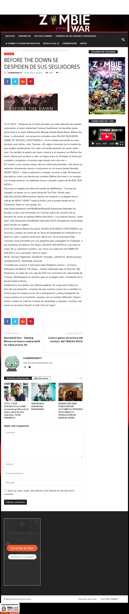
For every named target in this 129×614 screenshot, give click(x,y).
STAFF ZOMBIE (105, 2)
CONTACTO (120, 2)
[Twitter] (120, 12)
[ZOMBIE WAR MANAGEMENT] (64, 23)
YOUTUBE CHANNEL (109, 599)
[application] (107, 136)
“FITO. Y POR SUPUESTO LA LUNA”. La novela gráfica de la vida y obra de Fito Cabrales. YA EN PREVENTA (16, 410)
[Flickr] (115, 12)
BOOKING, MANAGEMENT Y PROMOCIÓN (19, 2)
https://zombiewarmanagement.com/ (38, 363)
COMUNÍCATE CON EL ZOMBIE (83, 2)
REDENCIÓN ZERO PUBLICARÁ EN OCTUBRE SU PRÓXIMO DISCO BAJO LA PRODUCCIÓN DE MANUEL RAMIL (70, 410)
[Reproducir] (93, 143)
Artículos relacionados (18, 378)
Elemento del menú (88, 599)
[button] (123, 39)
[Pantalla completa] (121, 143)
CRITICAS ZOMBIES (43, 36)
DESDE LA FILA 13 (51, 43)
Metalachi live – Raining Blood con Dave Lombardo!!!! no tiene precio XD (22, 341)
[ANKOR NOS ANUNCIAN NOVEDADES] (43, 392)
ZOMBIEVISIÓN (69, 43)
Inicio (6, 50)
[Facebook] (110, 12)
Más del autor (41, 378)
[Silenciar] (117, 143)
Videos (83, 43)
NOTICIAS (10, 36)
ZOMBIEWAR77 (15, 72)
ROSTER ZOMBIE (8, 7)
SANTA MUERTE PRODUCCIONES (53, 2)
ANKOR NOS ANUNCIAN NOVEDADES (37, 406)
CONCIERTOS (24, 36)
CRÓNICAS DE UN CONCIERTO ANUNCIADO (76, 36)
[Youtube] (125, 12)
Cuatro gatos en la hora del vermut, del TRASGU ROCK (65, 339)
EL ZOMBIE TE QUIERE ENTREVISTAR (23, 43)
